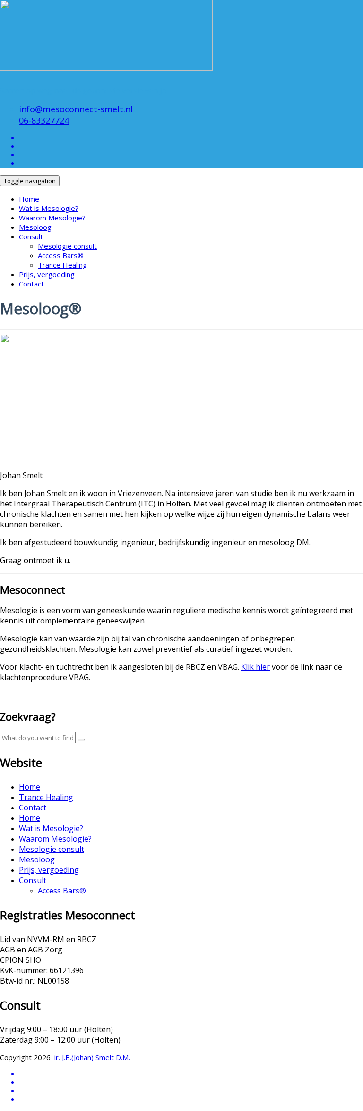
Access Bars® (61, 255)
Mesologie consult (67, 246)
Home (29, 198)
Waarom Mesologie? (52, 217)
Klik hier (255, 667)
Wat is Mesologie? (48, 208)
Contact (31, 283)
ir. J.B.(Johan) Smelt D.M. (92, 1057)
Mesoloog (35, 227)
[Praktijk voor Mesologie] (106, 62)
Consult (31, 236)
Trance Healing (62, 264)
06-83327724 (44, 120)
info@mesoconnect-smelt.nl (76, 109)
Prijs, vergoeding (47, 274)
